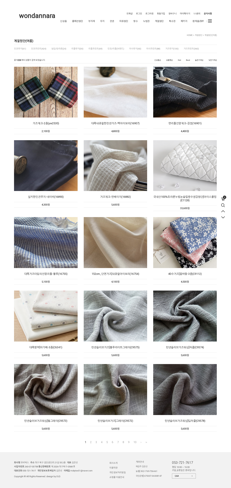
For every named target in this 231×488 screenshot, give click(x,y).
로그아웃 (149, 13)
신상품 (63, 21)
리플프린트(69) (95, 48)
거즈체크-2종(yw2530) (46, 123)
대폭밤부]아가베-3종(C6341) (45, 347)
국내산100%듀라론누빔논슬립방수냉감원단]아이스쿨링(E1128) (184, 198)
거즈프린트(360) (191, 48)
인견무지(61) (20, 48)
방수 (135, 21)
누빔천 (146, 21)
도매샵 (129, 13)
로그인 (139, 13)
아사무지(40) (135, 48)
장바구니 (172, 13)
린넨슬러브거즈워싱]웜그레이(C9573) (45, 420)
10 (134, 442)
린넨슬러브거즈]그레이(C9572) (115, 420)
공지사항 (208, 13)
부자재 (91, 21)
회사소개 (113, 463)
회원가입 (161, 13)
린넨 (112, 21)
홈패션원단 (77, 21)
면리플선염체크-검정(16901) (185, 123)
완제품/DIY (198, 21)
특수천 (172, 21)
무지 (102, 21)
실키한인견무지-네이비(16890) (46, 196)
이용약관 (113, 467)
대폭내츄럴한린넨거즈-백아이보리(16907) (115, 123)
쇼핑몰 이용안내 (116, 477)
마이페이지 (185, 13)
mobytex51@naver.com (81, 471)
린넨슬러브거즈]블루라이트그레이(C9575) (115, 347)
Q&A (177, 476)
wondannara (37, 15)
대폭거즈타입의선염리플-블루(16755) (45, 273)
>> (145, 442)
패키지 (184, 21)
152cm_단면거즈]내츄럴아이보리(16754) (115, 273)
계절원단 (159, 21)
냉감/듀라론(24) (58, 48)
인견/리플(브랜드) (116, 48)
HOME (190, 35)
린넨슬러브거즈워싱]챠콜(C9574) (185, 347)
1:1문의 (196, 13)
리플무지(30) (77, 48)
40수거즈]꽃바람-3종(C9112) (185, 273)
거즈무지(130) (172, 48)
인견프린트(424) (38, 48)
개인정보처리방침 (117, 472)
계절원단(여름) (210, 35)
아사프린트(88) (153, 48)
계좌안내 (140, 462)
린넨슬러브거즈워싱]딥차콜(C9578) (185, 420)
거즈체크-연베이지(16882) (115, 196)
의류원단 (123, 21)
